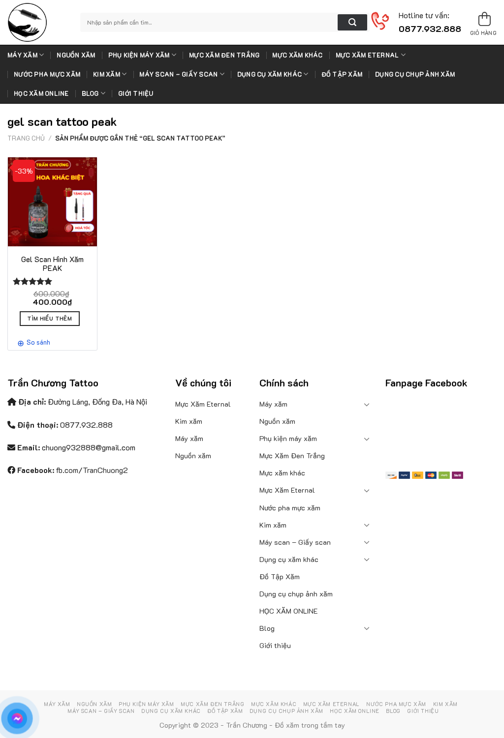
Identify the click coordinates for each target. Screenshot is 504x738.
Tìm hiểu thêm (49, 318)
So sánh (38, 342)
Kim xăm (106, 74)
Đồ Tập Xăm (342, 74)
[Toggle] (367, 404)
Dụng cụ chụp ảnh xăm (415, 74)
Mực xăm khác (297, 55)
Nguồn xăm (76, 55)
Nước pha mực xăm (47, 74)
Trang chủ (26, 138)
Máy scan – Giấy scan (178, 74)
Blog (90, 93)
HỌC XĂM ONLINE (41, 93)
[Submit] (352, 22)
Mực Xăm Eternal (367, 55)
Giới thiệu (136, 93)
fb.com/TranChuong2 (92, 470)
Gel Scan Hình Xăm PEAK (52, 264)
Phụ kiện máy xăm (139, 55)
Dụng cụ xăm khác (269, 74)
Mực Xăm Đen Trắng (224, 55)
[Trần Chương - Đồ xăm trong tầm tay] (36, 22)
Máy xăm (22, 55)
